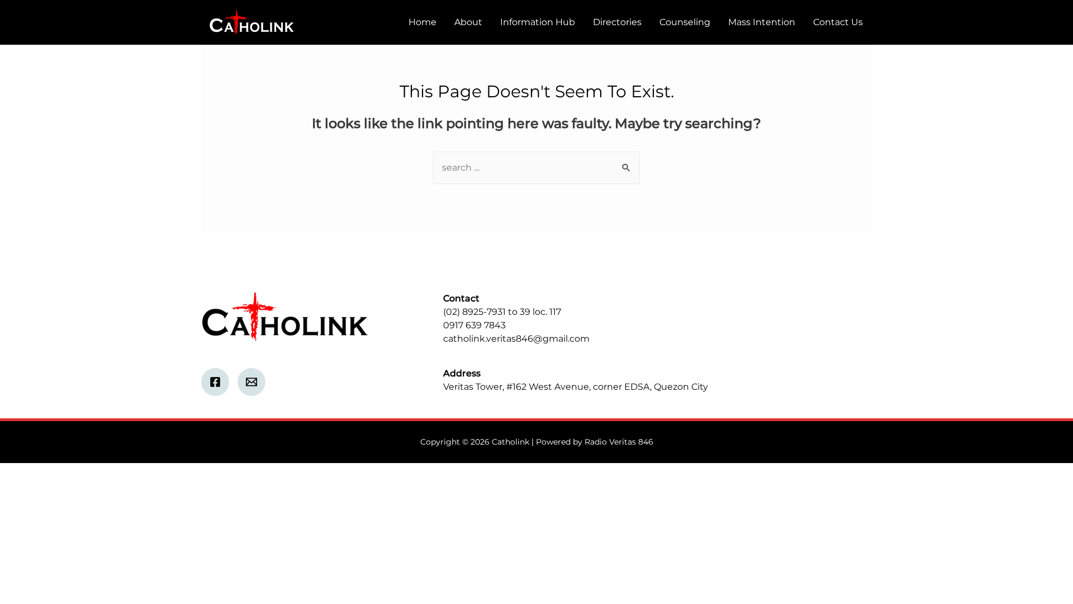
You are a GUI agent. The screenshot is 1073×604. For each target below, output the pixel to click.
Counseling (684, 22)
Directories (617, 22)
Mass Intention (761, 22)
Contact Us (838, 22)
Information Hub (537, 22)
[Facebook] (215, 382)
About (468, 22)
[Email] (251, 382)
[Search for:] (536, 167)
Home (422, 22)
